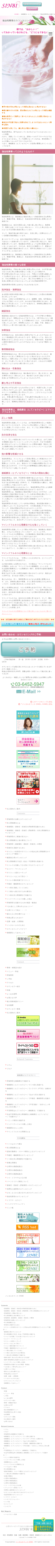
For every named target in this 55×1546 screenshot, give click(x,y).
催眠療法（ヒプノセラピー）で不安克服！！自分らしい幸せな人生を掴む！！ (27, 1106)
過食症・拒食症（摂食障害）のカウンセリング (24, 1185)
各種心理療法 (12, 1163)
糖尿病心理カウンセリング (17, 858)
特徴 (8, 990)
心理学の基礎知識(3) (15, 1174)
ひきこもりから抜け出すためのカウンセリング (24, 1193)
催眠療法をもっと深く (15, 1128)
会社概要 (10, 1005)
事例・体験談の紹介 (14, 968)
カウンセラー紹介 (13, 986)
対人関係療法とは (13, 823)
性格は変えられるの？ (15, 918)
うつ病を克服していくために (18, 888)
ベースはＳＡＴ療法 (14, 1144)
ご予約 (9, 979)
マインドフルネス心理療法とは (18, 1132)
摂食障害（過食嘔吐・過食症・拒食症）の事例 (24, 844)
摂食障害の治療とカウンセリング (19, 819)
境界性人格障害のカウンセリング (19, 1189)
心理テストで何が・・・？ (17, 910)
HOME (16, 14)
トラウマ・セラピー (14, 1200)
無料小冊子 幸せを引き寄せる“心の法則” (17, 1357)
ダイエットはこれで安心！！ (18, 876)
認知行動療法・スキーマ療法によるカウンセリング (26, 1151)
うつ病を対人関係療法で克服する (19, 895)
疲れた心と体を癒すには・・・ (18, 914)
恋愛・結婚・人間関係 (15, 921)
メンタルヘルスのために (16, 925)
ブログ (9, 1069)
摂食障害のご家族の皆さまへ (18, 836)
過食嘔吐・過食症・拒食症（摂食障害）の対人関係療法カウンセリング (27, 832)
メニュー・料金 (13, 971)
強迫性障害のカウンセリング (18, 1196)
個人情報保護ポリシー (15, 1001)
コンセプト (7, 1506)
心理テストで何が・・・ (12, 1369)
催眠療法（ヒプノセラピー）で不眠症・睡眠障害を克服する (27, 1099)
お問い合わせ (8, 1421)
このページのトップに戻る (42, 702)
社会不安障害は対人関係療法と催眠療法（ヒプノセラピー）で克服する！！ (26, 1115)
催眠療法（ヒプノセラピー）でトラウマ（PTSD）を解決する (28, 1090)
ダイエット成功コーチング (17, 873)
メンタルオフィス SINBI (14, 1296)
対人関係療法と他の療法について (19, 840)
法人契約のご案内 (13, 809)
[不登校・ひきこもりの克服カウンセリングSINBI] (28, 1270)
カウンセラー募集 (13, 1009)
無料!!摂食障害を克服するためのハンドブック (18, 1360)
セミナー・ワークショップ (17, 869)
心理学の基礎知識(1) (15, 1166)
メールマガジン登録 (10, 1514)
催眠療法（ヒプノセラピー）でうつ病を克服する (25, 1085)
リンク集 (10, 1208)
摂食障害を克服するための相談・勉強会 (22, 903)
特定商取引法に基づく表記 (12, 1412)
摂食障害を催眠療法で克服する (18, 1081)
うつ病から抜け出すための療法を (19, 891)
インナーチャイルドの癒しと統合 (19, 899)
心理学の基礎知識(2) (15, 1170)
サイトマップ (8, 1504)
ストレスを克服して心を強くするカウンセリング (25, 865)
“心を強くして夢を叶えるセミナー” (20, 906)
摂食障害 (10, 975)
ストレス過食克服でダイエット (18, 880)
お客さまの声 (12, 998)
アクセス (10, 983)
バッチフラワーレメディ (16, 1204)
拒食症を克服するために (16, 848)
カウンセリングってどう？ (17, 929)
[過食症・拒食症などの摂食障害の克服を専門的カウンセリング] (28, 1257)
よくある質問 (12, 994)
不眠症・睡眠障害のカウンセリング (20, 884)
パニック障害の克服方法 (16, 1120)
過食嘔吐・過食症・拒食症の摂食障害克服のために (26, 827)
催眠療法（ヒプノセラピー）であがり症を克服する (26, 1095)
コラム (9, 1065)
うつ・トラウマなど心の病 (17, 1178)
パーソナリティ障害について (18, 1181)
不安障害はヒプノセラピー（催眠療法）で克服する (26, 1110)
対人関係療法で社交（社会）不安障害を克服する (25, 861)
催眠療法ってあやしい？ (16, 933)
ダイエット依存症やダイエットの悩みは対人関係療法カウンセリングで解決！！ (27, 853)
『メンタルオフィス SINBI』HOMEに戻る (36, 704)
